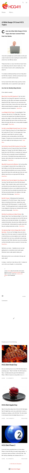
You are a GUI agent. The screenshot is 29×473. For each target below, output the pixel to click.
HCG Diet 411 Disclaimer (15, 463)
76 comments (10, 378)
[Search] (23, 2)
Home (3, 12)
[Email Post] (2, 296)
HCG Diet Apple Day (9, 405)
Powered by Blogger (15, 469)
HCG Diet (9, 270)
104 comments (10, 418)
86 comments (10, 458)
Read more (24, 378)
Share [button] (24, 296)
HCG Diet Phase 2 (8, 445)
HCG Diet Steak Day (9, 365)
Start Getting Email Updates (16, 272)
